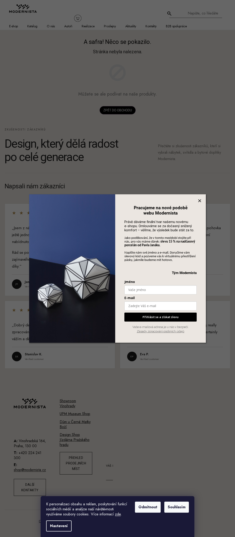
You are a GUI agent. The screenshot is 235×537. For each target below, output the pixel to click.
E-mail (129, 298)
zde (118, 514)
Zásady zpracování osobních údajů (160, 331)
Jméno (129, 282)
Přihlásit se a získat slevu (161, 317)
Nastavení (59, 526)
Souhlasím (176, 507)
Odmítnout (147, 507)
